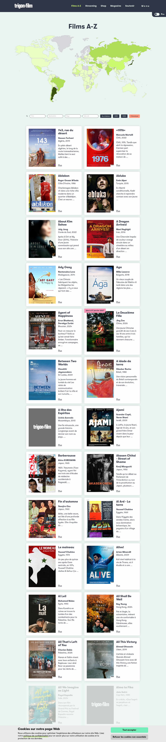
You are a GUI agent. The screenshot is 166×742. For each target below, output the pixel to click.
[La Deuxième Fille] (100, 331)
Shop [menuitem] (103, 6)
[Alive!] (100, 566)
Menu (145, 6)
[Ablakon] (42, 193)
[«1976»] (100, 148)
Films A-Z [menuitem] (76, 6)
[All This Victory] (100, 659)
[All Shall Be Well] (100, 614)
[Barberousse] (42, 473)
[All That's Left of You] (42, 659)
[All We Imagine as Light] (42, 705)
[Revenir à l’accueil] (32, 6)
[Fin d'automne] (42, 519)
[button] (113, 69)
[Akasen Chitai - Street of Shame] (100, 473)
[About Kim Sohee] (42, 239)
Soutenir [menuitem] (129, 6)
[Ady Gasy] (42, 285)
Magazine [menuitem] (115, 6)
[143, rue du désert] (42, 148)
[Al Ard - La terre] (100, 519)
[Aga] (100, 285)
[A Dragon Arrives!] (100, 239)
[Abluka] (100, 193)
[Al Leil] (42, 614)
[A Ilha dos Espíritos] (42, 427)
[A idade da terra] (100, 380)
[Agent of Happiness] (42, 331)
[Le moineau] (42, 566)
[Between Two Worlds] (42, 380)
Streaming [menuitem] (91, 6)
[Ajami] (100, 427)
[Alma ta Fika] (100, 705)
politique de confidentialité (35, 736)
